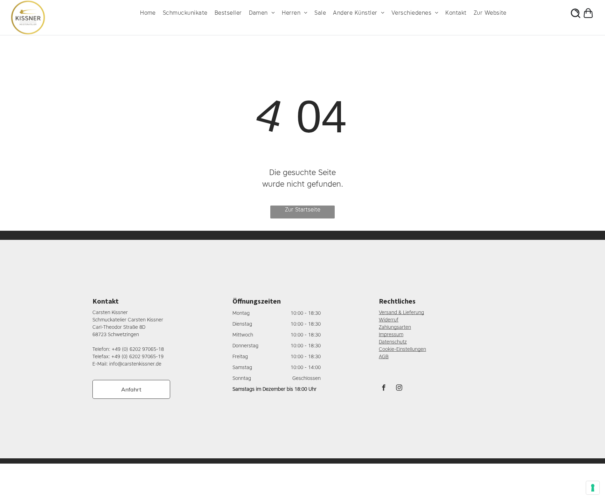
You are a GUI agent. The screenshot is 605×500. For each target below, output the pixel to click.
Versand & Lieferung (401, 312)
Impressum (391, 335)
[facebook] (384, 388)
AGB (384, 357)
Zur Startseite (302, 209)
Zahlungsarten (395, 327)
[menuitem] (151, 13)
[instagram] (399, 388)
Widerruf (388, 320)
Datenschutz (393, 342)
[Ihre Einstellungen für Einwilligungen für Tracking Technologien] (592, 487)
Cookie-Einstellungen (402, 349)
